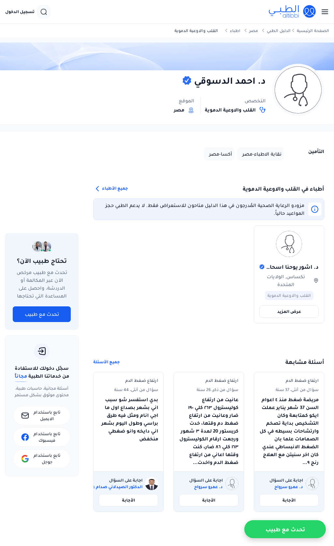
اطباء (235, 30)
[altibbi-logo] (292, 12)
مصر (253, 30)
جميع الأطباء (114, 188)
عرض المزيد (289, 311)
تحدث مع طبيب (42, 314)
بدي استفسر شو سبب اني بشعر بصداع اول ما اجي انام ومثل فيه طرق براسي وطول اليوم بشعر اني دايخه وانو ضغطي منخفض (129, 419)
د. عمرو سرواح (288, 487)
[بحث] (43, 11)
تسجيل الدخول (20, 12)
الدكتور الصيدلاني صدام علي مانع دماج (105, 487)
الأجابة (289, 500)
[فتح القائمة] (323, 12)
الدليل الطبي (279, 30)
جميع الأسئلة (106, 362)
